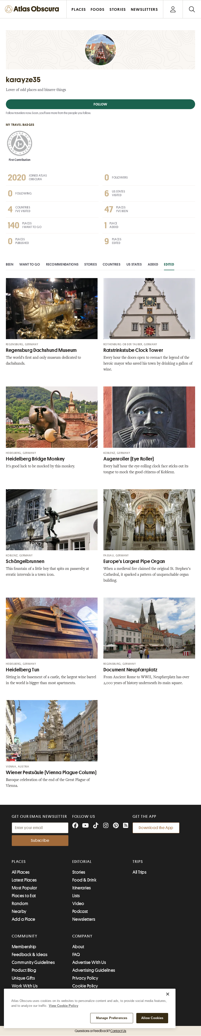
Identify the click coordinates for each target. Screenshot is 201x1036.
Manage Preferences (111, 1018)
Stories (90, 264)
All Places (21, 872)
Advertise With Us (89, 962)
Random (20, 904)
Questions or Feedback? (100, 1031)
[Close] (167, 994)
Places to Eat (24, 896)
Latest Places (24, 880)
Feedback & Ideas (29, 955)
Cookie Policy (85, 986)
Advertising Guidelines (93, 970)
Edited (169, 264)
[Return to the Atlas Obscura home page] (33, 9)
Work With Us (25, 986)
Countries (111, 264)
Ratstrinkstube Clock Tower (133, 350)
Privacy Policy (85, 978)
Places (19, 862)
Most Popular (24, 888)
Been (9, 264)
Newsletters (83, 919)
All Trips (139, 872)
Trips (138, 862)
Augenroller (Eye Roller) (128, 458)
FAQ (76, 955)
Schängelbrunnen (25, 561)
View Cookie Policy (63, 1006)
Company (82, 936)
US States (134, 264)
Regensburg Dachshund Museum (41, 350)
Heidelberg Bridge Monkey (35, 458)
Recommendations (62, 264)
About (78, 947)
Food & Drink (84, 880)
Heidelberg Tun (22, 669)
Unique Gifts (23, 978)
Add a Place (23, 919)
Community (25, 936)
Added (153, 264)
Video (78, 904)
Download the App (156, 828)
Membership (24, 947)
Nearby (19, 911)
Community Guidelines (33, 962)
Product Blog (24, 970)
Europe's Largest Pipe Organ (134, 561)
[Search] (192, 9)
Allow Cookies (152, 1018)
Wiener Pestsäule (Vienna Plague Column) (51, 772)
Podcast (80, 911)
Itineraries (81, 888)
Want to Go (29, 264)
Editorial (82, 862)
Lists (76, 896)
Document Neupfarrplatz (130, 669)
